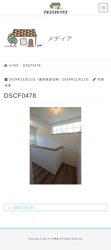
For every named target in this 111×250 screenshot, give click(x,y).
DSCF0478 (23, 208)
